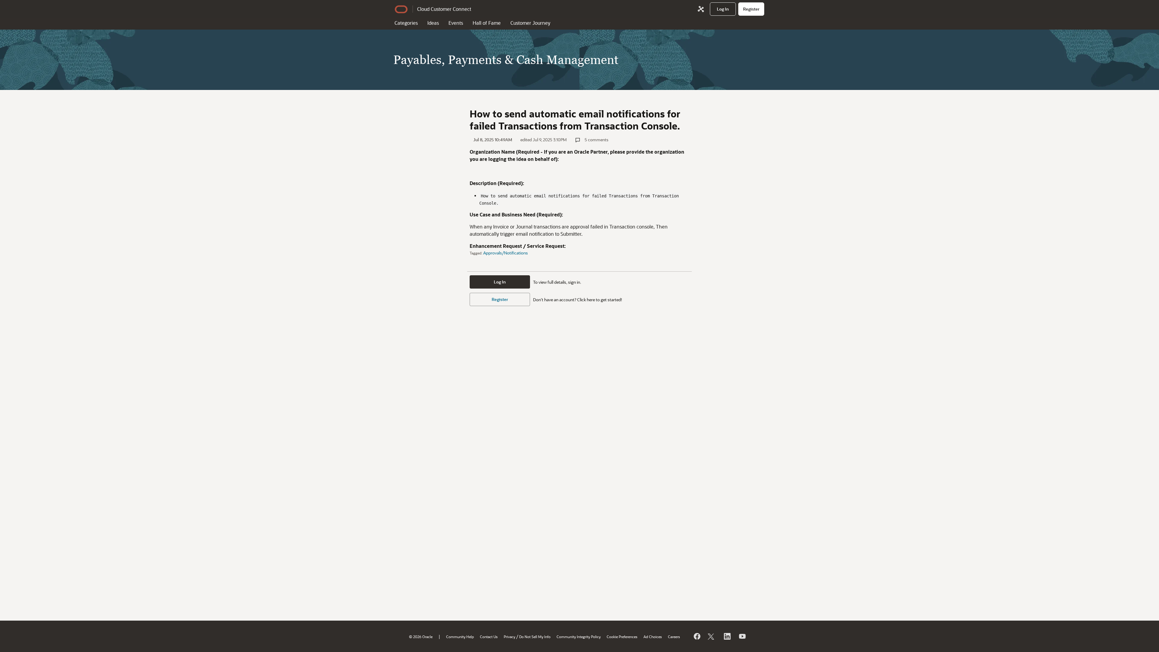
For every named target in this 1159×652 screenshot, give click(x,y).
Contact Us (489, 636)
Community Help (460, 636)
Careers (674, 636)
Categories (406, 23)
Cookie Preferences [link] (622, 636)
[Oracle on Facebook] (697, 636)
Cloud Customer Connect (444, 9)
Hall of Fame (487, 23)
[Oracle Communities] (700, 9)
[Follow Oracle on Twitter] (712, 636)
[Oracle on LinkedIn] (727, 636)
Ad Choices (652, 636)
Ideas (433, 23)
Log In (500, 282)
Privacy (509, 636)
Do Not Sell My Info (535, 636)
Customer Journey (530, 23)
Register (500, 299)
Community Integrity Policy (579, 636)
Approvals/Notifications (505, 253)
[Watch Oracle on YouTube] (742, 636)
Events (456, 23)
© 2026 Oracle (421, 636)
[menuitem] (723, 9)
